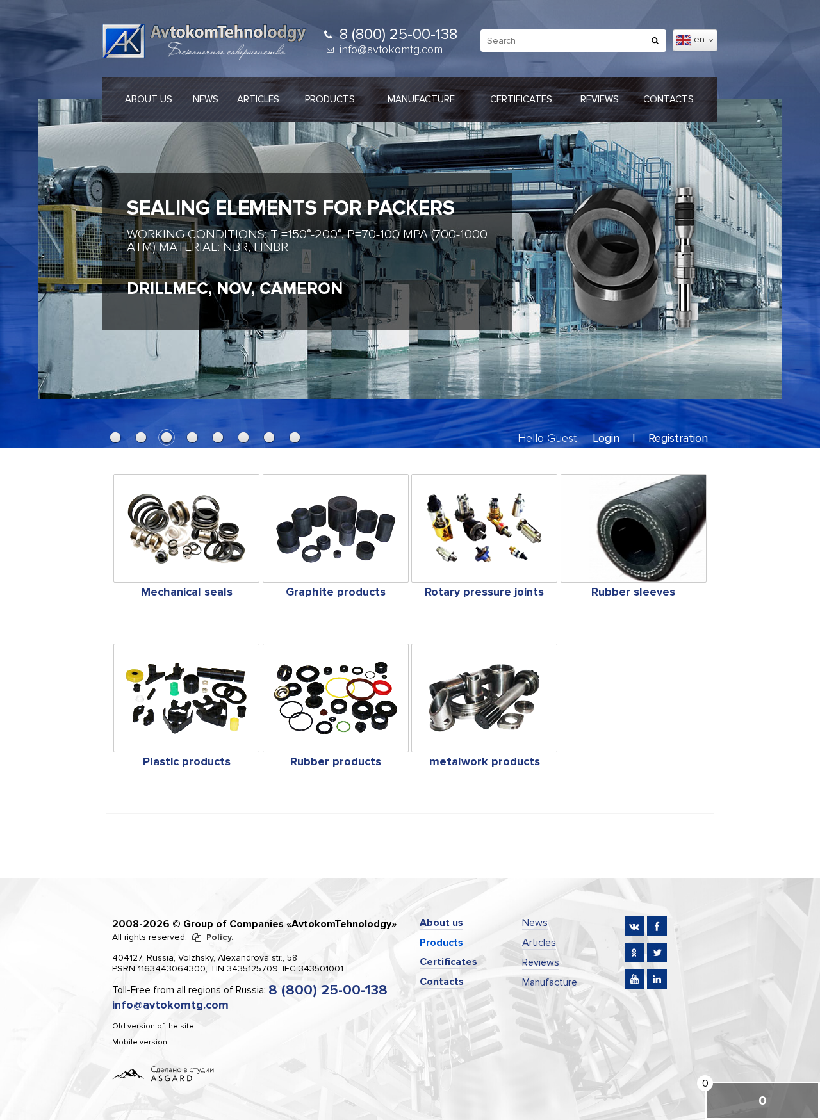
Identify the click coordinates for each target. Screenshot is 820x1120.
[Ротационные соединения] (484, 528)
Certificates (521, 99)
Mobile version (139, 1042)
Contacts (668, 99)
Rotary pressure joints (484, 591)
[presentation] (60, 242)
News (205, 99)
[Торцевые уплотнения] (186, 528)
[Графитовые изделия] (336, 528)
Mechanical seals (187, 591)
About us (148, 99)
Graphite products (336, 591)
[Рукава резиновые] (634, 528)
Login (606, 438)
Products (330, 99)
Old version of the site (153, 1026)
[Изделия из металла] (484, 698)
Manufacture (421, 99)
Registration (678, 438)
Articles (258, 99)
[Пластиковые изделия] (186, 698)
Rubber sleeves (633, 591)
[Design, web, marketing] (163, 1073)
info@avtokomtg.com (391, 49)
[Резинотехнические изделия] (336, 698)
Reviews (599, 99)
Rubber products (335, 761)
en (700, 39)
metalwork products (484, 761)
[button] (115, 437)
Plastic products (187, 761)
